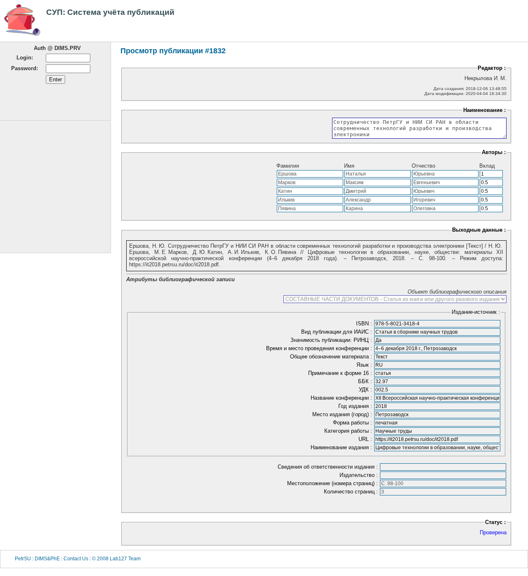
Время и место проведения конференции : (320, 348)
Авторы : (494, 152)
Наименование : (484, 110)
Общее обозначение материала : (332, 356)
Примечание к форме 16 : (341, 373)
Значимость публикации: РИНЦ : (332, 340)
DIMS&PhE (47, 559)
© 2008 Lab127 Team (116, 559)
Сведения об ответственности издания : (329, 467)
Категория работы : (349, 431)
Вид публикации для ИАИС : (337, 332)
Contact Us (76, 559)
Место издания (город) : (343, 414)
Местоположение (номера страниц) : (333, 483)
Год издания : (356, 406)
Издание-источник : (476, 312)
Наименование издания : (342, 447)
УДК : (366, 389)
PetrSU (23, 559)
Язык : (365, 365)
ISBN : (365, 323)
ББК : (366, 381)
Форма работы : (353, 423)
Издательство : (359, 475)
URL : (366, 439)
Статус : (495, 522)
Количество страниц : (352, 491)
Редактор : (492, 68)
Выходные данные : (479, 230)
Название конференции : (342, 398)
